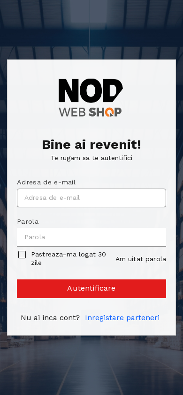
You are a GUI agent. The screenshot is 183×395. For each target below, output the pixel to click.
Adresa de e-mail (46, 182)
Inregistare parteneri (122, 317)
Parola (27, 221)
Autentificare (91, 288)
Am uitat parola (140, 259)
